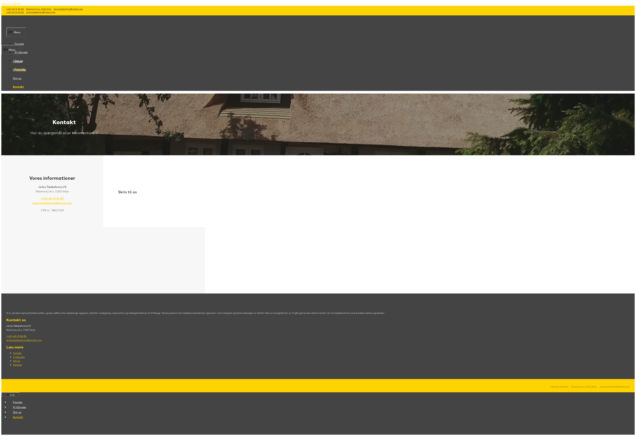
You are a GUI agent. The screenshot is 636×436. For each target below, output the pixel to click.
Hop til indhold (11, 3)
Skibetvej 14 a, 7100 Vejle (39, 9)
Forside (17, 61)
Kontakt (18, 87)
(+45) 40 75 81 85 (15, 9)
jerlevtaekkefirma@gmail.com (68, 9)
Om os (17, 78)
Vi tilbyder (21, 52)
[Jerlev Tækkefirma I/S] (31, 43)
